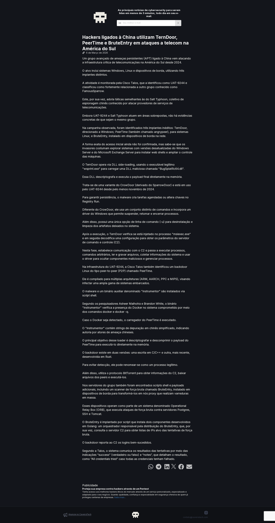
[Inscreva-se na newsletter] (178, 23)
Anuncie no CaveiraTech (79, 514)
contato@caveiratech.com (195, 517)
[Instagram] (206, 512)
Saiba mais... (120, 497)
